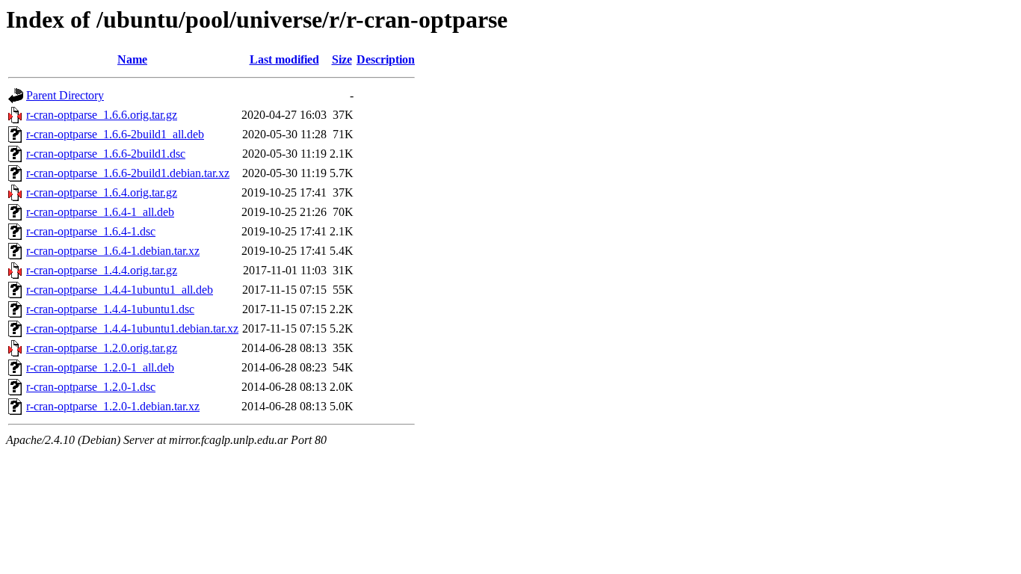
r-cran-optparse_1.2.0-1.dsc (90, 386)
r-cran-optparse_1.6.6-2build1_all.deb (115, 134)
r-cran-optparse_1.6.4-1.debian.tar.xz (113, 250)
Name (132, 59)
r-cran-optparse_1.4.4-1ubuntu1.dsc (110, 309)
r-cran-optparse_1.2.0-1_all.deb (100, 367)
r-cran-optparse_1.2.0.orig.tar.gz (101, 348)
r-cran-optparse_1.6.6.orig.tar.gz (101, 114)
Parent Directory (65, 95)
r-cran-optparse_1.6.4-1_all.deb (100, 212)
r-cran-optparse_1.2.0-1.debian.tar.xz (113, 406)
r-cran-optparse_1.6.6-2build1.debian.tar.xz (127, 173)
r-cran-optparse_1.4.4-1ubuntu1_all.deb (119, 289)
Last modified (284, 59)
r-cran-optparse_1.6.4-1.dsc (90, 231)
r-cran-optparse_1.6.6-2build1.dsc (105, 153)
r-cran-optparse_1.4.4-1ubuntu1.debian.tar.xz (132, 328)
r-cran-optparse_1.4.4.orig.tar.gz (101, 270)
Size (342, 59)
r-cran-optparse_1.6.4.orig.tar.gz (101, 192)
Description (386, 59)
